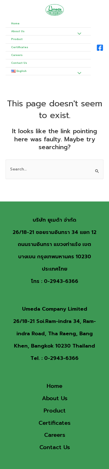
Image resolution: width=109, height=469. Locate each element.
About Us (18, 31)
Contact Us (19, 63)
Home (15, 23)
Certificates (19, 47)
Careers (17, 55)
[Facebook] (99, 47)
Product (17, 39)
